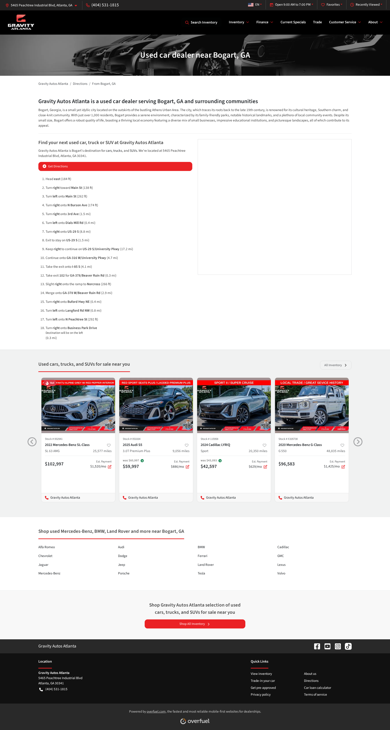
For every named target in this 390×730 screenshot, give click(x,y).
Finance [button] (262, 22)
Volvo (281, 573)
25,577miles (102, 450)
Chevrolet (45, 555)
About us (310, 673)
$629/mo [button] (258, 464)
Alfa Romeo (46, 547)
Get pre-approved (263, 687)
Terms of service (315, 694)
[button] (43, 5)
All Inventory (333, 365)
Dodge (122, 555)
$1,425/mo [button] (334, 464)
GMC (280, 555)
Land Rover (206, 564)
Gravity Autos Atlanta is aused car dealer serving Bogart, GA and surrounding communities (148, 101)
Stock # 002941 (54, 439)
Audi (121, 547)
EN (257, 4)
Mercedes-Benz (49, 573)
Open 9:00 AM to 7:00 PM (293, 4)
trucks (117, 150)
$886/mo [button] (180, 464)
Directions (311, 680)
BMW (201, 547)
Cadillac (283, 547)
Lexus (281, 564)
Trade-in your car (263, 680)
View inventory (261, 673)
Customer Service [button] (342, 22)
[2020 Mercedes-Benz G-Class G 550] (312, 405)
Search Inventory (204, 22)
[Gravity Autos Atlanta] (21, 22)
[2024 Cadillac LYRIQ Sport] (234, 405)
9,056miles (181, 450)
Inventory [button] (236, 22)
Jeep (121, 564)
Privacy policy (261, 694)
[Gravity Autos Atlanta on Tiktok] (346, 646)
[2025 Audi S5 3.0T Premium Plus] (156, 405)
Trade (317, 22)
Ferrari (202, 555)
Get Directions (58, 166)
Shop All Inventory (192, 623)
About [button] (373, 22)
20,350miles (258, 450)
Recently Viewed (368, 4)
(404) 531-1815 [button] (105, 5)
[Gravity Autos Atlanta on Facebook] (315, 646)
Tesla (201, 573)
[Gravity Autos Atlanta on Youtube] (325, 646)
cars (109, 150)
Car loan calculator (317, 687)
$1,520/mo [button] (100, 464)
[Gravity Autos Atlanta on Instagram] (336, 646)
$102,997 (54, 463)
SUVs (133, 150)
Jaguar (43, 564)
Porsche (124, 573)
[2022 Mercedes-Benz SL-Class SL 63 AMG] (78, 405)
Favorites (333, 4)
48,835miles (336, 450)
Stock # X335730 (288, 439)
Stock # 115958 (209, 439)
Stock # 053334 (131, 439)
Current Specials (293, 22)
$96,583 (287, 463)
